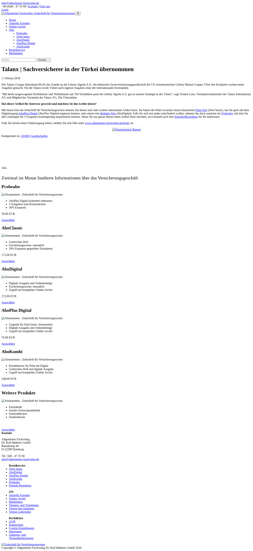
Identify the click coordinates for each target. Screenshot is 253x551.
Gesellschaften (39, 136)
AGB (12, 521)
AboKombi (23, 46)
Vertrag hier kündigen (21, 508)
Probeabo (21, 33)
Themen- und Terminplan (24, 505)
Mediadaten (16, 53)
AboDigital (22, 39)
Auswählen (8, 220)
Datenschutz (16, 524)
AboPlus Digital (25, 43)
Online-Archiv (17, 26)
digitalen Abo (108, 113)
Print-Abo (201, 110)
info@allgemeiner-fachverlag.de (20, 3)
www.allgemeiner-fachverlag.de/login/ (107, 123)
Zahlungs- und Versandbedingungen (21, 536)
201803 (25, 136)
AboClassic (23, 36)
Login (5, 9)
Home (12, 19)
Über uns (44, 6)
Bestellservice (17, 49)
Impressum (15, 531)
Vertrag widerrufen (20, 511)
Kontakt (33, 6)
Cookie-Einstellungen (21, 528)
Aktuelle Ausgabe (19, 23)
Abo (11, 29)
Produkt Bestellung (20, 485)
